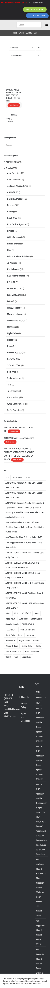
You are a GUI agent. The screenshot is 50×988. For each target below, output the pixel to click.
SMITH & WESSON (13, 651)
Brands (9, 168)
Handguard (30, 635)
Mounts (36, 640)
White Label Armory (15, 403)
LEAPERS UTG (14, 288)
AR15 (16, 613)
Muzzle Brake (27, 645)
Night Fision (12, 333)
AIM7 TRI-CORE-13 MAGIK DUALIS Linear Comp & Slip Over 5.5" (22, 575)
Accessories (17, 477)
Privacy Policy (24, 705)
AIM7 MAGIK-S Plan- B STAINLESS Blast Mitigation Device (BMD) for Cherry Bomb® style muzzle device (24, 527)
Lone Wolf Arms (14, 295)
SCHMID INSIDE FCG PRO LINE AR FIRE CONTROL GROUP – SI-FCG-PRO (13, 95)
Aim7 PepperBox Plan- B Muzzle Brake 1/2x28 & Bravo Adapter (24, 545)
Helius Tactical (13, 243)
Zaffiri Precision (14, 410)
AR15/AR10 (26, 613)
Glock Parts (10, 635)
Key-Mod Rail (24, 640)
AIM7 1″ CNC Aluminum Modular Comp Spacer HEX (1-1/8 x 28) (23, 485)
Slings (38, 645)
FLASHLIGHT (10, 629)
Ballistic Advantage (15, 198)
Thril (9, 384)
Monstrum (11, 327)
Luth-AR (10, 301)
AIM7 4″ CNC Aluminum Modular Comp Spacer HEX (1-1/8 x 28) (23, 495)
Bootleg (10, 211)
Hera (9, 250)
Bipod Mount (10, 618)
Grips (20, 635)
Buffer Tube (23, 618)
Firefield (10, 230)
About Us (25, 697)
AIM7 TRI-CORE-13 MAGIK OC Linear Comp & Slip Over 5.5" (24, 595)
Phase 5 (10, 346)
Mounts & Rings (11, 645)
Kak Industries (13, 269)
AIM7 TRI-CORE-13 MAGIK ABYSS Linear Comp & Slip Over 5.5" (24, 555)
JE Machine (12, 262)
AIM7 (28, 477)
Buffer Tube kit (36, 618)
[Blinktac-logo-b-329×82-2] (8, 24)
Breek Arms (12, 218)
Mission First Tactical (16, 320)
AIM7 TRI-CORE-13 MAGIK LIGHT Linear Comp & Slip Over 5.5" (24, 585)
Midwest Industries (15, 314)
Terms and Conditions (25, 717)
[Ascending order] (38, 47)
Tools (16, 656)
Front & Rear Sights (27, 629)
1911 (7, 477)
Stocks (8, 656)
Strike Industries (14, 378)
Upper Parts (26, 656)
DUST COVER (28, 624)
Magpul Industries (14, 307)
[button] (10, 120)
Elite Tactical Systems (16, 224)
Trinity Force (12, 391)
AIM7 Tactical (13, 179)
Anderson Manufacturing (17, 186)
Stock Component (32, 651)
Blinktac (10, 205)
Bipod (37, 613)
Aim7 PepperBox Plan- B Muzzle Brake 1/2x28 (23, 537)
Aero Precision (13, 173)
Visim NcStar (13, 397)
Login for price (14, 105)
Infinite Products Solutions (18, 256)
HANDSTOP (10, 640)
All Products (11, 161)
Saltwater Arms (13, 359)
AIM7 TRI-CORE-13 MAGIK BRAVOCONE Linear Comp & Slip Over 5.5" (22, 565)
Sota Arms (11, 371)
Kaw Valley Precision (16, 275)
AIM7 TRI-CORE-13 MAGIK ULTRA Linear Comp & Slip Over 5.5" (24, 605)
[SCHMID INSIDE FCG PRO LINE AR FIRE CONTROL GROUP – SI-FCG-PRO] (14, 76)
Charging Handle (12, 624)
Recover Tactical (14, 352)
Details (15, 115)
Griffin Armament (14, 237)
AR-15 (7, 613)
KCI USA (11, 282)
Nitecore (11, 339)
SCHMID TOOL (14, 365)
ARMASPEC (12, 192)
